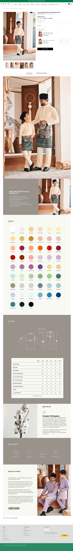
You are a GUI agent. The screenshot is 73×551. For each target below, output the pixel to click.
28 (46, 389)
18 (55, 370)
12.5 (51, 364)
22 (51, 376)
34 (59, 389)
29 (46, 367)
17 (51, 370)
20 (46, 376)
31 (51, 367)
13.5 (55, 364)
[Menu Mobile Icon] (71, 4)
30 (51, 389)
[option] (19, 36)
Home (4, 8)
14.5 (59, 364)
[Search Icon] (65, 4)
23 (51, 380)
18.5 (55, 373)
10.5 (42, 364)
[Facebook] (45, 530)
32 (55, 389)
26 (59, 376)
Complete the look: (40, 29)
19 (59, 370)
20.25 (60, 373)
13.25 (43, 373)
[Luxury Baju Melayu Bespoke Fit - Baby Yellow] (40, 41)
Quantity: (39, 25)
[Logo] (5, 3)
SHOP (14, 508)
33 (55, 367)
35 (59, 367)
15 (42, 370)
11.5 (47, 364)
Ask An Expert (15, 518)
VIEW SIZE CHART (42, 20)
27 (42, 367)
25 (55, 380)
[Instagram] (48, 530)
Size (41, 20)
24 (55, 376)
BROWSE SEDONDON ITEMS (50, 13)
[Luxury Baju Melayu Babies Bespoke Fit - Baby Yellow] (40, 34)
